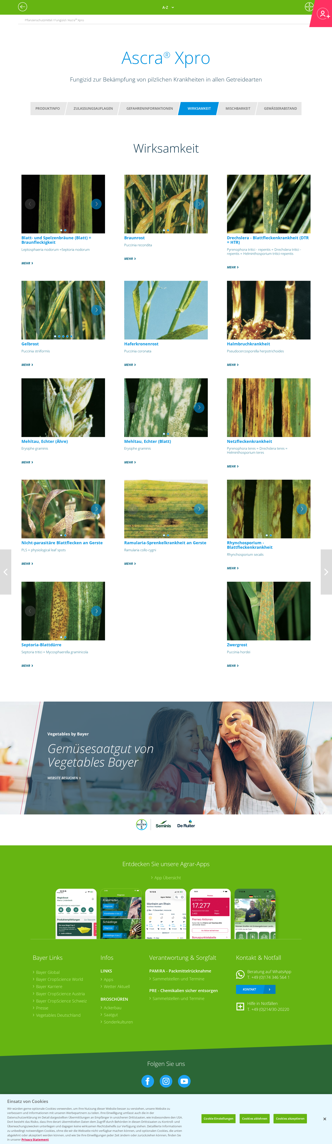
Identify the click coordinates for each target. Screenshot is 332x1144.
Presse (42, 1008)
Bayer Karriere (49, 986)
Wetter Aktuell (117, 986)
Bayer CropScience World (59, 979)
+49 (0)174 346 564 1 (270, 977)
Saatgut (111, 1014)
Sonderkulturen (118, 1022)
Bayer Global (48, 972)
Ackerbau (113, 1007)
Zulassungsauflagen (93, 108)
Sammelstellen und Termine (178, 978)
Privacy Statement (35, 1139)
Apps (108, 979)
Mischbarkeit (238, 108)
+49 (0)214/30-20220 (270, 1009)
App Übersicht (167, 877)
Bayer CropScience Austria (60, 993)
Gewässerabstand (280, 108)
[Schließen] (325, 1119)
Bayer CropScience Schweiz (61, 1001)
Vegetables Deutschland (58, 1015)
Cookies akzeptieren (290, 1118)
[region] (166, 1119)
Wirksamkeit (199, 108)
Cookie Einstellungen (218, 1118)
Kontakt (249, 989)
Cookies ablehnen (254, 1118)
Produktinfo (47, 108)
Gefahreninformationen (149, 108)
